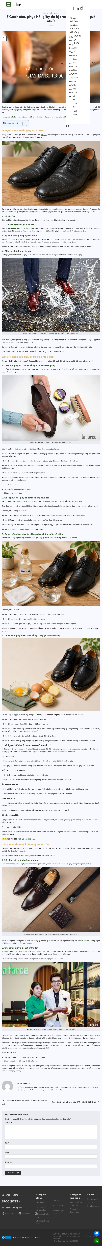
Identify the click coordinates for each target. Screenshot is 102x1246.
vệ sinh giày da (83, 941)
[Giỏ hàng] (62, 64)
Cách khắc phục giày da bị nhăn (17, 489)
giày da (44, 135)
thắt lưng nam (27, 1045)
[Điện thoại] (97, 1241)
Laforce (15, 117)
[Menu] (94, 64)
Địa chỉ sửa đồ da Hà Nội (13, 1061)
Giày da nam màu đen (13, 493)
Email (7, 1153)
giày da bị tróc (24, 110)
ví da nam (38, 1045)
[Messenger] (97, 1233)
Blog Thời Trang (51, 13)
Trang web (9, 1162)
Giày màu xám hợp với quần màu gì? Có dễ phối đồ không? (73, 1102)
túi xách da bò (49, 1045)
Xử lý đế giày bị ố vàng (26, 839)
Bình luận (9, 1122)
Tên (7, 1143)
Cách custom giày (26, 1057)
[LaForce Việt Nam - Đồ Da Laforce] (15, 4)
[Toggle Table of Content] (23, 124)
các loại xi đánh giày (30, 369)
